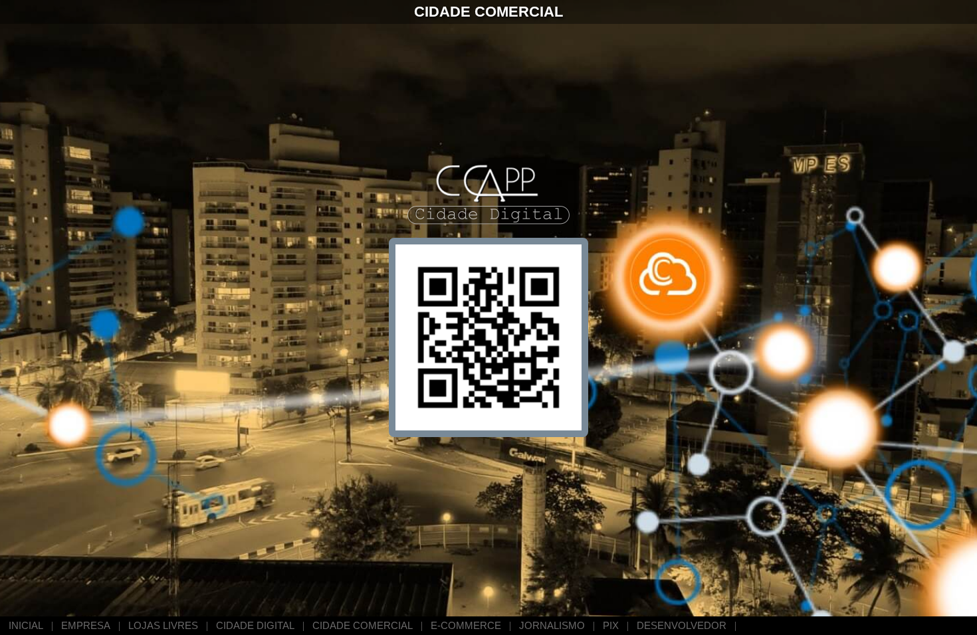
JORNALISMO (552, 625)
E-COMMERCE (466, 625)
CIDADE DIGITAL (255, 625)
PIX (611, 625)
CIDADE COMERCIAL (362, 625)
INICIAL (26, 625)
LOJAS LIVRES (163, 625)
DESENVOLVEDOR (681, 625)
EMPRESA (85, 625)
